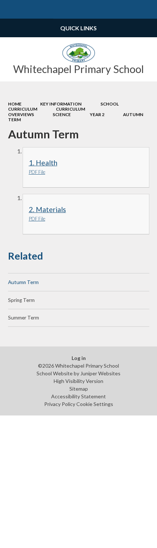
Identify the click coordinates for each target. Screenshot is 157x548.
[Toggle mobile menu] (9, 9)
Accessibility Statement (78, 396)
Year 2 (97, 114)
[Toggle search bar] (147, 9)
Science (62, 114)
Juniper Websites (100, 373)
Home (15, 104)
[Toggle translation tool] (129, 9)
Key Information (60, 104)
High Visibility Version (78, 381)
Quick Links (78, 27)
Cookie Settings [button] (94, 404)
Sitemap (78, 389)
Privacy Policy (59, 404)
